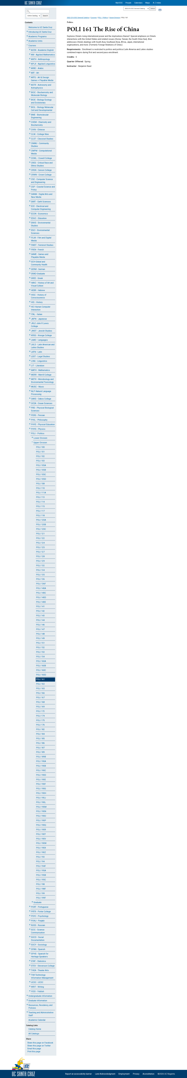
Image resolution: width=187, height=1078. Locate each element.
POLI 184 (40, 734)
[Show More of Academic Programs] (27, 36)
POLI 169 (40, 706)
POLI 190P (41, 820)
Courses (32, 45)
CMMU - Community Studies (40, 144)
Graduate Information (37, 1000)
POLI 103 (40, 461)
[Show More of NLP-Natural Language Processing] (30, 390)
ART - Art (35, 73)
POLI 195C (41, 879)
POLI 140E (41, 602)
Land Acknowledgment (105, 1074)
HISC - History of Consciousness (38, 296)
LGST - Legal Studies (40, 356)
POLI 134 (40, 570)
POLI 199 (40, 893)
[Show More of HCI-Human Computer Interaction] (30, 306)
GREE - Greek (37, 278)
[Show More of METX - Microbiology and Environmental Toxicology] (30, 378)
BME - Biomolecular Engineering (40, 116)
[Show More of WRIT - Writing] (30, 986)
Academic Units (35, 41)
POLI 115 (40, 506)
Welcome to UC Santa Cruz (40, 27)
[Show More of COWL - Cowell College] (30, 157)
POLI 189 (40, 752)
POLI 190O (41, 816)
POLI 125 (40, 547)
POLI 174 (40, 716)
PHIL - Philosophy (39, 420)
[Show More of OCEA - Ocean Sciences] (30, 403)
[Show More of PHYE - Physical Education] (30, 424)
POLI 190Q (41, 825)
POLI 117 (40, 511)
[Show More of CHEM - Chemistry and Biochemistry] (30, 121)
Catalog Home (34, 1029)
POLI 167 (40, 697)
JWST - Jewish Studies (41, 331)
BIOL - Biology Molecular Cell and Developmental (42, 108)
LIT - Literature (37, 365)
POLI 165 (40, 688)
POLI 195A (41, 870)
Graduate (37, 902)
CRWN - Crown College (41, 175)
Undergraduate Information (40, 996)
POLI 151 (40, 643)
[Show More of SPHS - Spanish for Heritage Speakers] (30, 953)
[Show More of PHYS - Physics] (30, 428)
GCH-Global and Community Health (39, 263)
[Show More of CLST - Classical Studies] (30, 138)
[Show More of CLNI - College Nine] (30, 133)
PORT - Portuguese (39, 907)
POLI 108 (40, 483)
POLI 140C (41, 593)
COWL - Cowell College (41, 158)
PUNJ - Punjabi (38, 920)
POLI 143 (40, 615)
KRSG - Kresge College (41, 335)
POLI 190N (41, 811)
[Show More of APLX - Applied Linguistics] (30, 63)
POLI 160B (41, 665)
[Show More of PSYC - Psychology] (30, 915)
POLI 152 (40, 647)
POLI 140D (41, 597)
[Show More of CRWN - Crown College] (30, 174)
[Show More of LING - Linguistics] (30, 360)
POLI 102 (40, 456)
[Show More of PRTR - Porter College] (30, 911)
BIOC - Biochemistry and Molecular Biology (42, 94)
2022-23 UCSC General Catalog (78, 18)
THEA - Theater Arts (40, 970)
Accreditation (148, 1074)
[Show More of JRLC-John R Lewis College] (30, 322)
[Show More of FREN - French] (30, 249)
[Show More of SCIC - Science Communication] (30, 929)
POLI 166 (40, 693)
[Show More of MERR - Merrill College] (30, 374)
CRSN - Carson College (41, 170)
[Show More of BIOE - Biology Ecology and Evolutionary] (30, 99)
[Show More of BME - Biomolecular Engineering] (30, 114)
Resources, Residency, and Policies (40, 1006)
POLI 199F (41, 898)
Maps (147, 3)
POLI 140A (41, 588)
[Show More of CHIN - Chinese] (30, 129)
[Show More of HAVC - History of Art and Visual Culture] (30, 282)
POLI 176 (40, 725)
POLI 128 (40, 556)
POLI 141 (40, 606)
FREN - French (37, 249)
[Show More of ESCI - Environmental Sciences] (30, 229)
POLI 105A (41, 465)
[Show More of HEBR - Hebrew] (30, 289)
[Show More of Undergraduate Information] (27, 995)
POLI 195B (41, 875)
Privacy (136, 1074)
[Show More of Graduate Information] (27, 1000)
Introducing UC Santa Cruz (40, 32)
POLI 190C (41, 770)
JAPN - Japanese (39, 319)
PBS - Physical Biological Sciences (42, 409)
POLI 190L (41, 802)
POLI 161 (40, 679)
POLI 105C (41, 474)
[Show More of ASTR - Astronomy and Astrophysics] (30, 84)
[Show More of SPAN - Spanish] (30, 948)
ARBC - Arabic (37, 68)
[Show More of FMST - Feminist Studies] (30, 244)
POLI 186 (40, 743)
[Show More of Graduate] (32, 902)
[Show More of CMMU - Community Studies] (30, 142)
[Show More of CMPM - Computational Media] (30, 150)
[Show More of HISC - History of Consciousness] (30, 294)
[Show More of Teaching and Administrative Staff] (27, 1012)
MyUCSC (119, 3)
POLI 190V (41, 839)
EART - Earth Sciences (41, 201)
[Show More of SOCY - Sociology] (30, 944)
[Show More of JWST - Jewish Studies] (30, 330)
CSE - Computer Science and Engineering (42, 180)
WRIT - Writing (37, 987)
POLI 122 (40, 538)
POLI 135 (40, 574)
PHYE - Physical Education (43, 424)
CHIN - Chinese (38, 129)
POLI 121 (40, 533)
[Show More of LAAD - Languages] (30, 339)
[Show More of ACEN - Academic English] (30, 49)
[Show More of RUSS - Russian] (30, 924)
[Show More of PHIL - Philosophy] (30, 419)
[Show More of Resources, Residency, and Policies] (27, 1004)
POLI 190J (41, 798)
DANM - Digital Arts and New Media (41, 195)
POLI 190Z (41, 852)
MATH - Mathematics (40, 370)
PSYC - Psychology (39, 916)
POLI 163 (40, 684)
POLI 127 (40, 552)
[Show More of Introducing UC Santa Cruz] (27, 31)
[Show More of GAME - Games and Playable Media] (30, 253)
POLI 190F (41, 784)
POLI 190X (41, 848)
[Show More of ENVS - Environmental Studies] (30, 222)
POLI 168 (40, 702)
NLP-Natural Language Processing (41, 392)
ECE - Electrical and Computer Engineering (41, 207)
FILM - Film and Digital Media (41, 239)
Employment (124, 1074)
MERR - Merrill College (41, 375)
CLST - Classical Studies (42, 139)
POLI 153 (40, 652)
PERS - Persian (38, 415)
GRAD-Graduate (38, 273)
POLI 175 (40, 720)
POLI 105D (41, 479)
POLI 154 (40, 656)
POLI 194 (40, 861)
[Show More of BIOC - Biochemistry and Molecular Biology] (30, 92)
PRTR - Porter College (41, 911)
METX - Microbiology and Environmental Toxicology (42, 380)
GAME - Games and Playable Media (39, 255)
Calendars (138, 3)
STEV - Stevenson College (43, 966)
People (128, 3)
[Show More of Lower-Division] (32, 437)
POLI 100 (40, 447)
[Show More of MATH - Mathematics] (30, 369)
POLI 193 (40, 857)
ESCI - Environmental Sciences (40, 231)
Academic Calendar (37, 1020)
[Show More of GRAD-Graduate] (30, 273)
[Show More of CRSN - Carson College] (30, 169)
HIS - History (37, 302)
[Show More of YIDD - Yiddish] (30, 991)
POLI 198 (40, 884)
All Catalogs (33, 1033)
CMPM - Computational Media (41, 152)
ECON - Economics (39, 214)
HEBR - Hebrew (38, 290)
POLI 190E (41, 779)
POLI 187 (40, 747)
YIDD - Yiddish (37, 991)
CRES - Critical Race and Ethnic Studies (42, 164)
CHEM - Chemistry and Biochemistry (41, 123)
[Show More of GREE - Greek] (30, 277)
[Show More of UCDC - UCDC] (30, 981)
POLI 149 (40, 638)
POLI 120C (41, 529)
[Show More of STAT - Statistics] (30, 960)
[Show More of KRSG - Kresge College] (30, 335)
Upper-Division (40, 442)
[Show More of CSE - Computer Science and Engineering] (30, 178)
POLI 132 (40, 565)
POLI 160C (41, 670)
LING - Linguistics (39, 361)
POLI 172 (40, 711)
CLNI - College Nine (40, 134)
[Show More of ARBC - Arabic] (30, 67)
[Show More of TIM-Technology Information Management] (30, 974)
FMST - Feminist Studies (42, 245)
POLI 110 (40, 488)
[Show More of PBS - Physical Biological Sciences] (30, 407)
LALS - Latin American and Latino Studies (42, 346)
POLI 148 (40, 634)
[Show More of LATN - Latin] (30, 351)
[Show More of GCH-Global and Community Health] (30, 261)
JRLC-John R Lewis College (40, 324)
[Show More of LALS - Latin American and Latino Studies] (30, 344)
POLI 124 (40, 543)
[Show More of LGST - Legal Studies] (30, 356)
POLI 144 (40, 620)
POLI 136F (41, 584)
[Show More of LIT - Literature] (30, 365)
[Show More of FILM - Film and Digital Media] (30, 237)
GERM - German (38, 269)
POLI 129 (40, 561)
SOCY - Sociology (39, 944)
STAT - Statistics (38, 961)
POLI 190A (41, 761)
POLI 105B (41, 470)
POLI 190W (41, 843)
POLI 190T (41, 834)
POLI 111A (41, 492)
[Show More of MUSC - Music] (30, 386)
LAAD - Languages (39, 340)
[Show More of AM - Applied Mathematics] (30, 54)
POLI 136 (40, 579)
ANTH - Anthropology (40, 59)
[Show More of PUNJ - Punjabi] (30, 920)
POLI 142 (40, 611)
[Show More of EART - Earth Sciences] (30, 201)
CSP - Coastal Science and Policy (43, 188)
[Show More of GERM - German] (30, 268)
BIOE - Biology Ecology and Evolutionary (41, 101)
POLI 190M (41, 807)
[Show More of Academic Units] (27, 40)
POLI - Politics (37, 433)
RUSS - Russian (38, 925)
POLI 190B (41, 766)
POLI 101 (40, 452)
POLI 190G (41, 788)
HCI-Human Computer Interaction (40, 308)
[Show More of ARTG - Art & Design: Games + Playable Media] (30, 77)
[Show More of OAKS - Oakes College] (30, 398)
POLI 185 (40, 738)
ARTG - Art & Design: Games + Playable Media (42, 79)
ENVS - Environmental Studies (40, 224)
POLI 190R (41, 829)
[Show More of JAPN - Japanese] (30, 318)
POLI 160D (41, 675)
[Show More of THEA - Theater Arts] (30, 970)
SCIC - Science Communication (38, 931)
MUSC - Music (37, 386)
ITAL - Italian (36, 314)
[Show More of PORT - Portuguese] (30, 906)
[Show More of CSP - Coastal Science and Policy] (30, 186)
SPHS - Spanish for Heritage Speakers (39, 955)
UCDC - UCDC (37, 982)
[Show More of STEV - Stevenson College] (30, 965)
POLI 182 (40, 729)
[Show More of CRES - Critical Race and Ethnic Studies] (30, 162)
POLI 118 (40, 515)
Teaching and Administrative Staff (40, 1014)
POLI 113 (40, 497)
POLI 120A (41, 520)
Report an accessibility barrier (78, 1074)
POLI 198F (41, 889)
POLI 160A (41, 661)
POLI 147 (40, 629)
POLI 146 (40, 625)
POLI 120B (41, 524)
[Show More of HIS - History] (30, 301)
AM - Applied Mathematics (43, 54)
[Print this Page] (160, 10)
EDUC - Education (39, 218)
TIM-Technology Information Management (42, 976)
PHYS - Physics (38, 429)
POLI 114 (40, 502)
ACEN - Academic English (42, 50)
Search (45, 16)
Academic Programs (37, 36)
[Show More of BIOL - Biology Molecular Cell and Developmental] (30, 106)
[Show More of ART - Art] (30, 72)
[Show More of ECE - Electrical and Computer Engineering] (30, 205)
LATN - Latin (36, 352)
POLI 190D (41, 775)
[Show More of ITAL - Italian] (30, 313)
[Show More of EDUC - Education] (30, 217)
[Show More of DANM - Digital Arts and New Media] (30, 193)
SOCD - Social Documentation (37, 938)
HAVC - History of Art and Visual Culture (42, 284)
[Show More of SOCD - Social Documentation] (30, 936)
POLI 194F (41, 866)
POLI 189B (41, 757)
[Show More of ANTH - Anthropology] (30, 58)
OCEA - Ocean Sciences (41, 403)
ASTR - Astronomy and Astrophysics (41, 86)
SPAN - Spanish (38, 949)
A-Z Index (157, 3)
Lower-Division (40, 438)
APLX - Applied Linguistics (43, 64)
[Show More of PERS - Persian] (30, 414)
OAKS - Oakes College (41, 399)
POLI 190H (41, 793)
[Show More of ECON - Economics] (30, 213)
